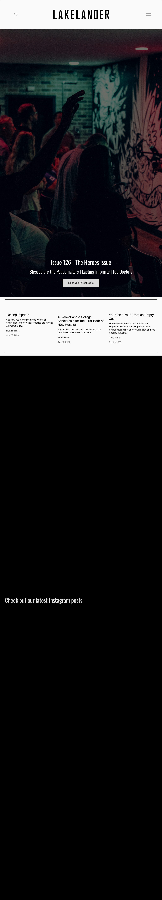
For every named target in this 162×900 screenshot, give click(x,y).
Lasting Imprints (17, 315)
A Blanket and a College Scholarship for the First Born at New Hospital (81, 320)
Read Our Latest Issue (81, 283)
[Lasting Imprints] (30, 309)
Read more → (13, 330)
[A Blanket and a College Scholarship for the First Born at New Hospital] (82, 310)
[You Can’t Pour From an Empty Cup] (133, 309)
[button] (151, 304)
